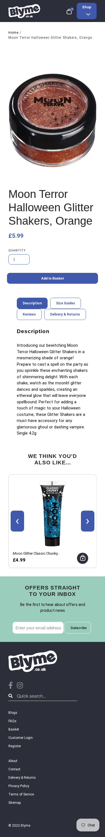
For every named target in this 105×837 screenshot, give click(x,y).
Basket (13, 729)
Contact (14, 769)
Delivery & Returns (22, 778)
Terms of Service (21, 794)
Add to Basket (52, 278)
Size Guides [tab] (65, 303)
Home (13, 33)
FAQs (12, 721)
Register (14, 746)
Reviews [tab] (29, 314)
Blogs (12, 713)
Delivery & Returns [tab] (65, 314)
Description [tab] (32, 303)
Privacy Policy (18, 786)
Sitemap (14, 803)
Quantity (17, 250)
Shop (86, 7)
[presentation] (17, 521)
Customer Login (20, 738)
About (12, 761)
